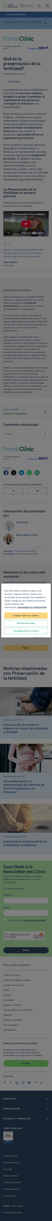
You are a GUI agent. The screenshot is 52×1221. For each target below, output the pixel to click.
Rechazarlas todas (26, 623)
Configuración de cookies (26, 631)
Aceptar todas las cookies (26, 615)
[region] (26, 610)
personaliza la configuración (32, 607)
